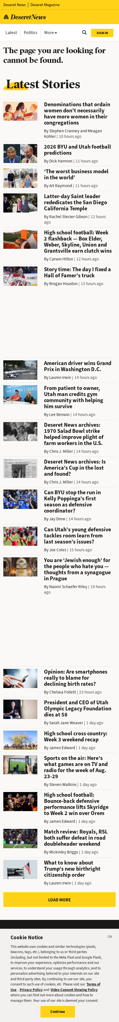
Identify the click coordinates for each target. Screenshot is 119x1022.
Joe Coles (57, 550)
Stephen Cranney (64, 131)
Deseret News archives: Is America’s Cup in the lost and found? (75, 468)
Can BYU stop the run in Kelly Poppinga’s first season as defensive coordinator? (72, 501)
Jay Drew (57, 519)
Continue (57, 1011)
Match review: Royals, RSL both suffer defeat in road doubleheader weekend (76, 838)
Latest (11, 32)
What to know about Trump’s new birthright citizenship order (72, 869)
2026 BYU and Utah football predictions (77, 150)
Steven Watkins (62, 784)
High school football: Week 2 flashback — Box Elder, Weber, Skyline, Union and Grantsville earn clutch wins (78, 242)
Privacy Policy (31, 989)
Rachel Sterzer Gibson (68, 216)
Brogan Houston (63, 283)
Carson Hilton (61, 259)
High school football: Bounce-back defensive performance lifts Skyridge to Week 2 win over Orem (76, 804)
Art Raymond (60, 185)
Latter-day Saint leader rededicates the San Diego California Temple (75, 202)
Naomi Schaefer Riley (68, 586)
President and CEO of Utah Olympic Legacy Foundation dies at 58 (77, 708)
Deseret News (14, 4)
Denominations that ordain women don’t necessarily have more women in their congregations (77, 113)
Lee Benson (59, 414)
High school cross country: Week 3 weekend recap (75, 736)
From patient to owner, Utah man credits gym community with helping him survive (73, 397)
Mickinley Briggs (63, 852)
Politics (30, 32)
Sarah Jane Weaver (66, 723)
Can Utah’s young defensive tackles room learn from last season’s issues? (77, 535)
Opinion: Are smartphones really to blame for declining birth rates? (75, 678)
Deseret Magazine (45, 4)
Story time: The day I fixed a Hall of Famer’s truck (77, 272)
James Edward (62, 748)
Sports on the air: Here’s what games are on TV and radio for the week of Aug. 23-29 (76, 767)
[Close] (110, 938)
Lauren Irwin (60, 377)
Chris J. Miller (61, 451)
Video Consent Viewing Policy (74, 989)
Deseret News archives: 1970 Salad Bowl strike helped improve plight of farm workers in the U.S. (74, 434)
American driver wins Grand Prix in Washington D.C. (77, 366)
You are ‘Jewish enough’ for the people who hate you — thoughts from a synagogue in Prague (77, 569)
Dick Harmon (60, 161)
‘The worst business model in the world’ (76, 174)
